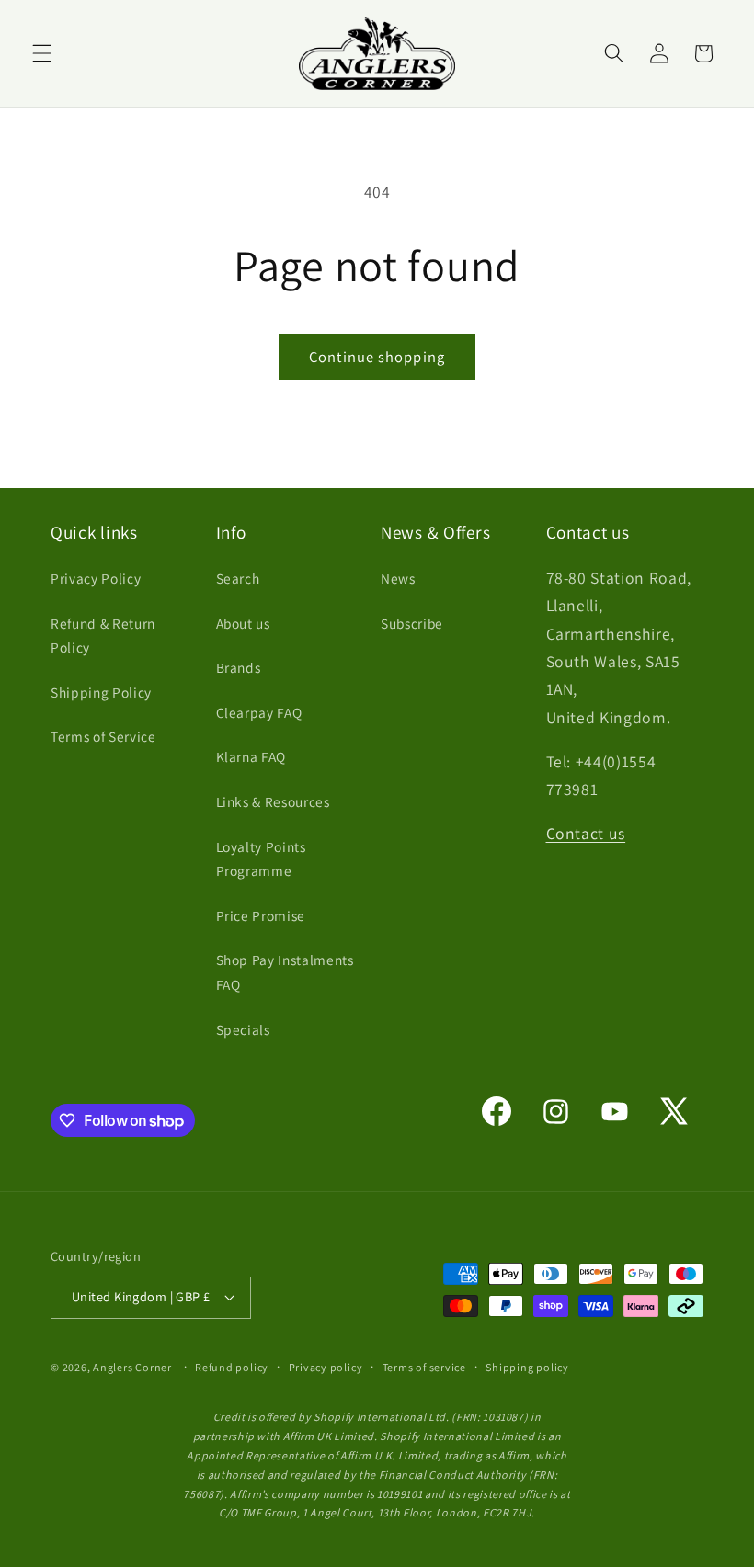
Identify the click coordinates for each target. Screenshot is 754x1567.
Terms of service (424, 1367)
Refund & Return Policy (103, 635)
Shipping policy (527, 1367)
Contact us (586, 833)
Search (238, 578)
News (398, 578)
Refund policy (231, 1367)
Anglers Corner (132, 1367)
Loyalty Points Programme (261, 858)
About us (243, 623)
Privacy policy (326, 1367)
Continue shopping (377, 356)
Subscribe (412, 623)
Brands (238, 667)
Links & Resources (273, 801)
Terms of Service (103, 736)
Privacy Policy (96, 578)
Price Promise (261, 915)
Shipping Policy (101, 692)
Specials (243, 1029)
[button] (42, 53)
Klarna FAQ (251, 756)
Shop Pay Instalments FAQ (285, 972)
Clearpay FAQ (259, 712)
